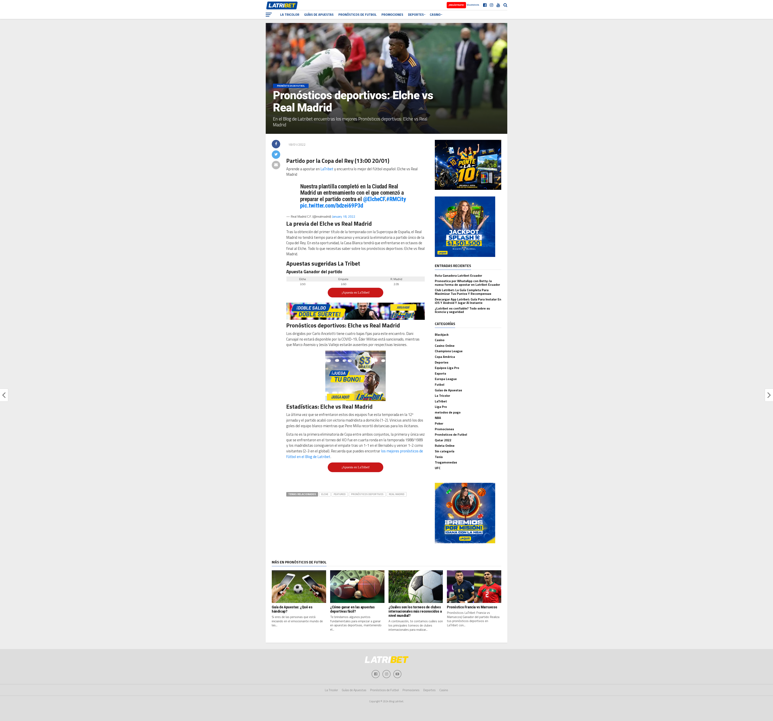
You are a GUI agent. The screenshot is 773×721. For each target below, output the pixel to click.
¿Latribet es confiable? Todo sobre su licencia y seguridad (462, 310)
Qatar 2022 (443, 440)
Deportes (416, 14)
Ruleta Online (445, 445)
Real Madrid (396, 494)
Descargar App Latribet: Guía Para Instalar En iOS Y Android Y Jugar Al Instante (468, 301)
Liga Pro (441, 406)
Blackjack (442, 334)
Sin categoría (444, 451)
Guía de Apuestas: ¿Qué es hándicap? (292, 609)
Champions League (449, 351)
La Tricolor (289, 14)
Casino (435, 14)
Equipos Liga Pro (447, 367)
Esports (440, 373)
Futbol (439, 384)
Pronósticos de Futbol (357, 14)
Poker (439, 423)
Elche (324, 494)
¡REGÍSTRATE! (456, 5)
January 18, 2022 (343, 216)
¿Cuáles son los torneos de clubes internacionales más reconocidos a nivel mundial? (415, 611)
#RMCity (396, 199)
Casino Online (445, 345)
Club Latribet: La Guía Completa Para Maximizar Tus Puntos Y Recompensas (463, 292)
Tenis (439, 456)
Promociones (392, 14)
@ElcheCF (374, 199)
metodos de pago (448, 412)
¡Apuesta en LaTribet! (356, 292)
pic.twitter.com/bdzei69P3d (331, 205)
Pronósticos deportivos (367, 494)
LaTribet (326, 169)
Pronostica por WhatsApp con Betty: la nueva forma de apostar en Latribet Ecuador (467, 282)
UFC (437, 467)
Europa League (446, 378)
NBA (438, 417)
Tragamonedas (446, 462)
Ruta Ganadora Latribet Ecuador (458, 275)
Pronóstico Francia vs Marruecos (472, 607)
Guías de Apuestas (319, 14)
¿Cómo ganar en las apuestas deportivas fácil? (352, 609)
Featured (340, 494)
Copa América (445, 356)
